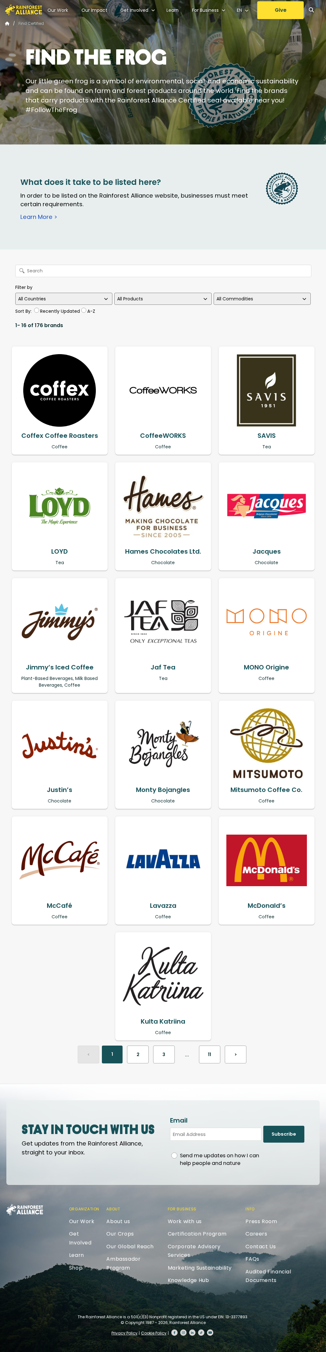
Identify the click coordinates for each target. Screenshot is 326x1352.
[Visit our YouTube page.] (210, 1332)
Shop (75, 1267)
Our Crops (120, 1233)
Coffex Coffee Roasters (59, 435)
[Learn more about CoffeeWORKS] (163, 390)
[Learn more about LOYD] (60, 506)
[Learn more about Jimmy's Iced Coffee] (60, 622)
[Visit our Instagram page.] (183, 1332)
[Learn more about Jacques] (267, 506)
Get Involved (134, 10)
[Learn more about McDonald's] (267, 860)
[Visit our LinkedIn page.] (192, 1332)
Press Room (261, 1221)
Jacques (266, 551)
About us (118, 1221)
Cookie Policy (154, 1333)
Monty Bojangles (163, 789)
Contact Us (260, 1246)
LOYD (59, 551)
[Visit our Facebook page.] (174, 1332)
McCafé (59, 905)
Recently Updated (60, 311)
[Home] (23, 10)
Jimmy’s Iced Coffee (60, 667)
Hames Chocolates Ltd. (163, 551)
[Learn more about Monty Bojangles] (163, 744)
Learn (173, 10)
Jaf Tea (163, 667)
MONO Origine (266, 667)
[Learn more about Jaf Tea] (163, 622)
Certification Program (197, 1233)
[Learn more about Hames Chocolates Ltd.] (163, 506)
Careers (256, 1233)
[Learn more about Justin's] (60, 744)
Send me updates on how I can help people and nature (219, 1159)
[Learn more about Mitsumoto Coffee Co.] (267, 744)
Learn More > (38, 217)
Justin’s (59, 789)
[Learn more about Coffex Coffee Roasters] (60, 390)
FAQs (252, 1259)
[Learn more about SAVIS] (267, 390)
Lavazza (163, 905)
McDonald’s (267, 905)
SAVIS (267, 435)
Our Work (57, 10)
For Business (205, 10)
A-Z (91, 311)
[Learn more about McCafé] (60, 860)
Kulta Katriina (163, 1021)
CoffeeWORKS (163, 435)
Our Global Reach (130, 1246)
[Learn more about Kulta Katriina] (163, 976)
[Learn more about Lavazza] (163, 860)
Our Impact (94, 10)
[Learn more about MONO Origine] (267, 622)
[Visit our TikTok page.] (201, 1332)
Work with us (185, 1221)
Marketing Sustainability (200, 1267)
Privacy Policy (124, 1333)
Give (281, 10)
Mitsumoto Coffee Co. (266, 789)
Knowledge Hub (188, 1280)
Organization (84, 1209)
